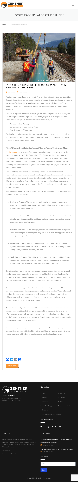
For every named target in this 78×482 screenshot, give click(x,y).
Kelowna (11, 447)
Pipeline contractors (13, 152)
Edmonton (15, 439)
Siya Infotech (46, 478)
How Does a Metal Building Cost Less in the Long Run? (57, 449)
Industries (45, 402)
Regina (11, 442)
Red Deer (26, 442)
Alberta (23, 454)
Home (4, 24)
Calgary (9, 439)
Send (43, 470)
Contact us (45, 410)
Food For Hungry (47, 406)
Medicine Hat (24, 439)
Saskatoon (5, 444)
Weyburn (23, 444)
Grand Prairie (19, 442)
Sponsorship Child (65, 406)
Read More (12, 366)
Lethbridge (17, 444)
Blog (61, 402)
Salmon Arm (30, 444)
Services (44, 397)
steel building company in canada (51, 414)
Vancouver (32, 442)
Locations (62, 397)
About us (62, 393)
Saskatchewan (30, 454)
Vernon (11, 444)
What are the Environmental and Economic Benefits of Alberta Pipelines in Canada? (56, 441)
